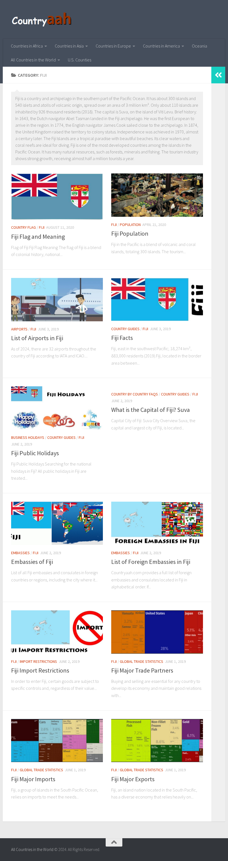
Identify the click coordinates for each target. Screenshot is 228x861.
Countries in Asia (69, 46)
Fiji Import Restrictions (40, 670)
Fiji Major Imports (33, 779)
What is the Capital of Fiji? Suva (150, 410)
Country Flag (23, 227)
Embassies (20, 552)
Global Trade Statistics (141, 661)
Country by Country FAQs (134, 394)
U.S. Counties (79, 60)
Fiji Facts (122, 338)
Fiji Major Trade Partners (142, 670)
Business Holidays (27, 437)
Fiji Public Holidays (35, 453)
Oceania (199, 46)
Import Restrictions (38, 661)
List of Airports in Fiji (37, 338)
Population (130, 224)
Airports (19, 329)
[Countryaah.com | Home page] (42, 19)
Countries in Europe (113, 46)
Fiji (41, 227)
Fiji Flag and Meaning (38, 236)
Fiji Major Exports (133, 779)
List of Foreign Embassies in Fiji (150, 562)
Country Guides (125, 328)
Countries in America (161, 46)
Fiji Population (129, 233)
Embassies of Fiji (32, 562)
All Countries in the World (33, 60)
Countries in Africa (27, 46)
